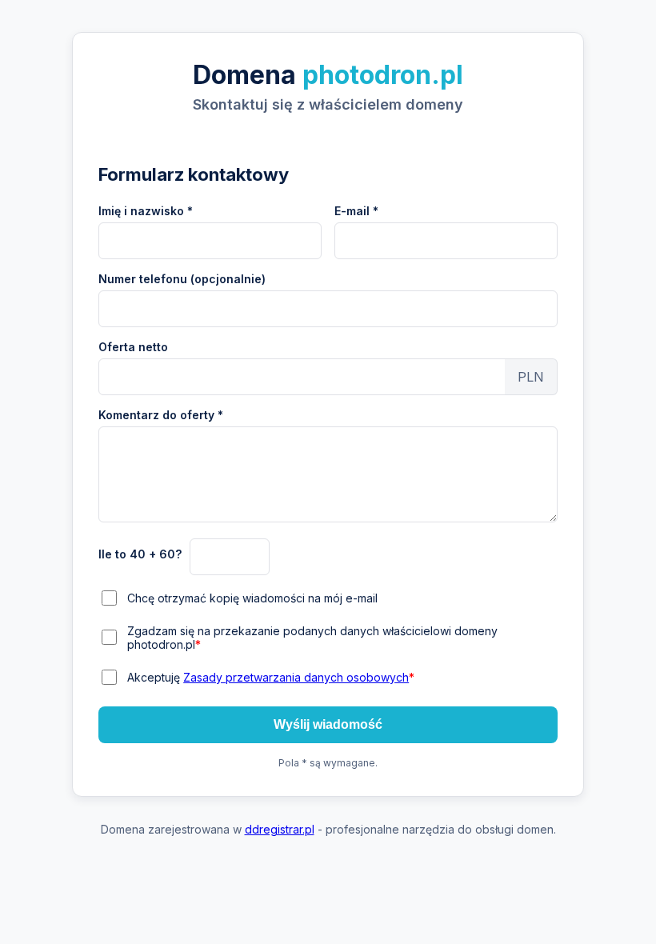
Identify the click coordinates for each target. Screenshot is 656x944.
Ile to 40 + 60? (140, 554)
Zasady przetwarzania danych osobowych (296, 677)
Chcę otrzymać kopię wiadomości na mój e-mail (252, 598)
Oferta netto (133, 347)
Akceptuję (270, 677)
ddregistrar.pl (279, 829)
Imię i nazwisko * (145, 211)
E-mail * (356, 211)
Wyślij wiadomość (328, 724)
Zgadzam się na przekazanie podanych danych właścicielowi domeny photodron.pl (312, 637)
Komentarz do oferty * (160, 415)
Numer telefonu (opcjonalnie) (182, 279)
